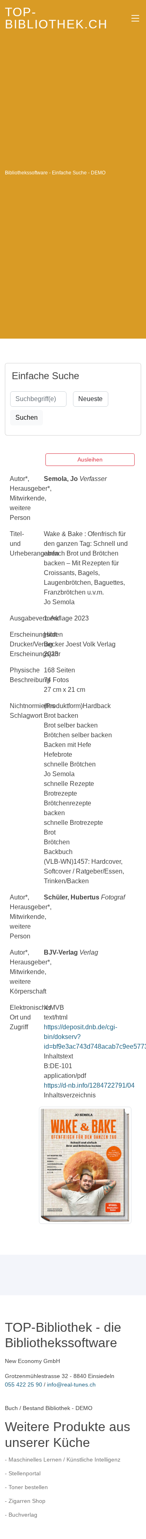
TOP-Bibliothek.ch (56, 18)
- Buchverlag (21, 1515)
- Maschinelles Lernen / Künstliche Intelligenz (62, 1459)
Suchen (26, 417)
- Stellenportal (23, 1473)
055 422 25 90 (23, 1384)
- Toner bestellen (26, 1487)
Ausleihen (90, 459)
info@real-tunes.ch (71, 1384)
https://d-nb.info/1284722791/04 (89, 1085)
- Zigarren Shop (25, 1501)
